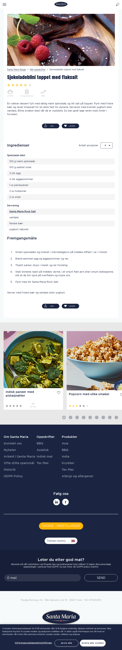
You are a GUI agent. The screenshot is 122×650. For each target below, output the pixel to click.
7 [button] (103, 417)
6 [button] (96, 417)
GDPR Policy (13, 476)
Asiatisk (43, 450)
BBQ (40, 443)
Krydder (68, 463)
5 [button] (90, 417)
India (65, 456)
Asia (65, 443)
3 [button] (77, 417)
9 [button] (116, 417)
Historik (10, 469)
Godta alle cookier (93, 643)
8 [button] (110, 417)
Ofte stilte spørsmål (19, 463)
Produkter (69, 436)
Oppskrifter (46, 436)
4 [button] (83, 417)
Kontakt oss (13, 443)
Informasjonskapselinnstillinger (33, 643)
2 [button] (70, 417)
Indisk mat (45, 456)
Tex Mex (43, 463)
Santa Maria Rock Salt (22, 211)
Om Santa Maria (16, 436)
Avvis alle (66, 643)
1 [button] (64, 417)
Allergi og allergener (77, 476)
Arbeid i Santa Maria (19, 456)
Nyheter (10, 450)
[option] (31, 370)
